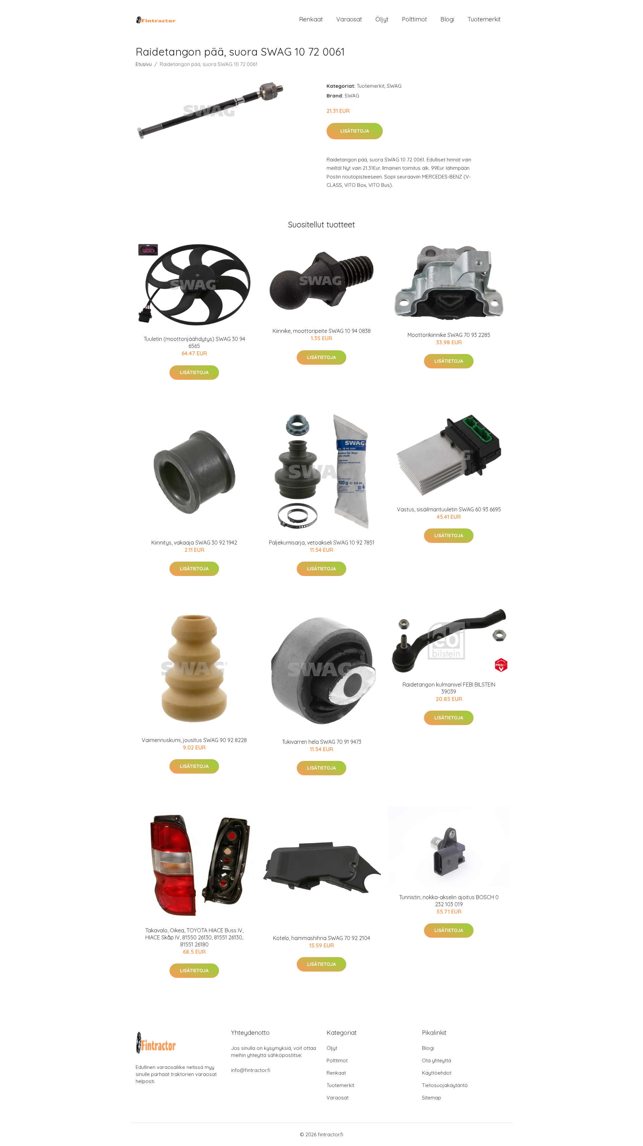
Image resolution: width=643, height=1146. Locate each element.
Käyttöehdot (436, 1073)
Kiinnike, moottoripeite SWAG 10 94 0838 (322, 331)
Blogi (447, 19)
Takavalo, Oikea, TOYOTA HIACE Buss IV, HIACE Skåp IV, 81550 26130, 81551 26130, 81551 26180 (194, 937)
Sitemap (431, 1097)
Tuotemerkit (484, 19)
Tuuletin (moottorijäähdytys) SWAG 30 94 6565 (194, 342)
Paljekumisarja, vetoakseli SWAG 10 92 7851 (321, 542)
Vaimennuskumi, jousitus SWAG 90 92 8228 (194, 740)
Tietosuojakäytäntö (445, 1085)
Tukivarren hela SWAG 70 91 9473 (321, 741)
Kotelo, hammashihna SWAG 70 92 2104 (321, 938)
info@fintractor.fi (250, 1070)
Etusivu (144, 64)
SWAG (394, 86)
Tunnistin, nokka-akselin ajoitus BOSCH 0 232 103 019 (449, 901)
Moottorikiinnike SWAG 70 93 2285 (449, 335)
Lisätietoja (354, 131)
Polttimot (414, 19)
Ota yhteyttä (436, 1060)
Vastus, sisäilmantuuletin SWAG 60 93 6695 (449, 509)
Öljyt (381, 19)
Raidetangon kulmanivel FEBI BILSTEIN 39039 (449, 688)
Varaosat (349, 19)
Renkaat (311, 19)
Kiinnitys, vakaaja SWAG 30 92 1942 (194, 542)
